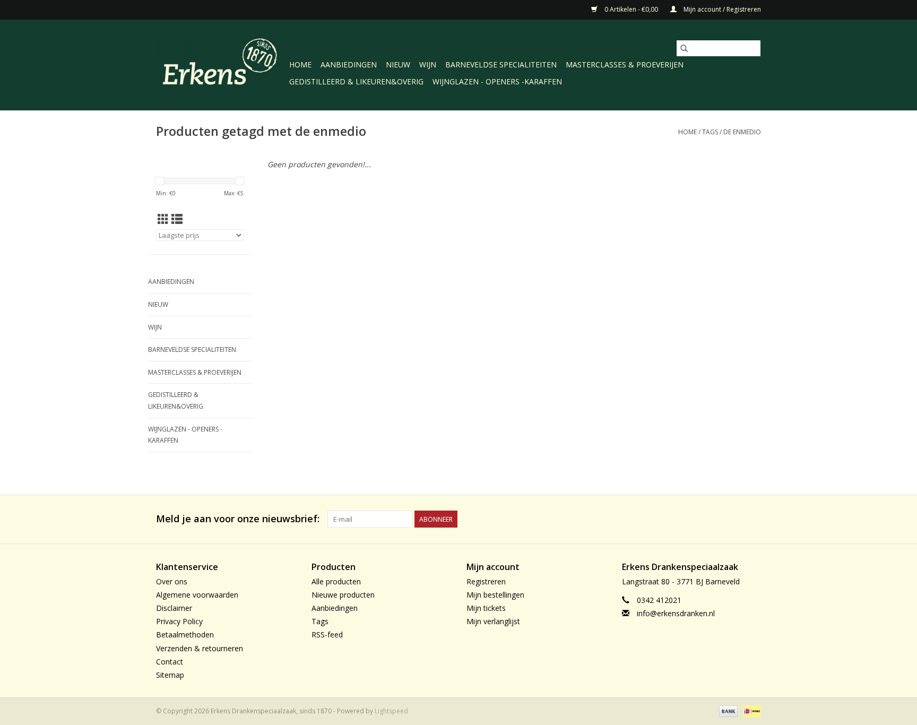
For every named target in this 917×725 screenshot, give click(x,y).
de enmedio (742, 131)
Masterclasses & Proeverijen (625, 64)
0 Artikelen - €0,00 (631, 9)
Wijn (427, 64)
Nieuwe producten (343, 595)
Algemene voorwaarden (197, 595)
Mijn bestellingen (495, 595)
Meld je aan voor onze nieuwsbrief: (237, 518)
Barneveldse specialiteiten (501, 64)
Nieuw (398, 64)
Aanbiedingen (349, 64)
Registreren (486, 581)
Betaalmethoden (185, 634)
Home (300, 64)
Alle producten (336, 581)
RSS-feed (327, 634)
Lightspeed (391, 710)
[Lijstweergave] (177, 219)
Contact (169, 662)
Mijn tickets (486, 608)
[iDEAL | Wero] (750, 710)
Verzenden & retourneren (199, 648)
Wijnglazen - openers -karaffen (497, 81)
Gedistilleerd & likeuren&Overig (356, 81)
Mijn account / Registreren (721, 9)
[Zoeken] (684, 48)
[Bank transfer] (727, 710)
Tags (710, 131)
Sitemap (170, 675)
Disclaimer (174, 608)
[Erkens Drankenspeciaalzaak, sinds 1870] (221, 64)
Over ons (171, 581)
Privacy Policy (179, 621)
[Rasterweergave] (163, 219)
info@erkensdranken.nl (676, 613)
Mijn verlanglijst (493, 621)
